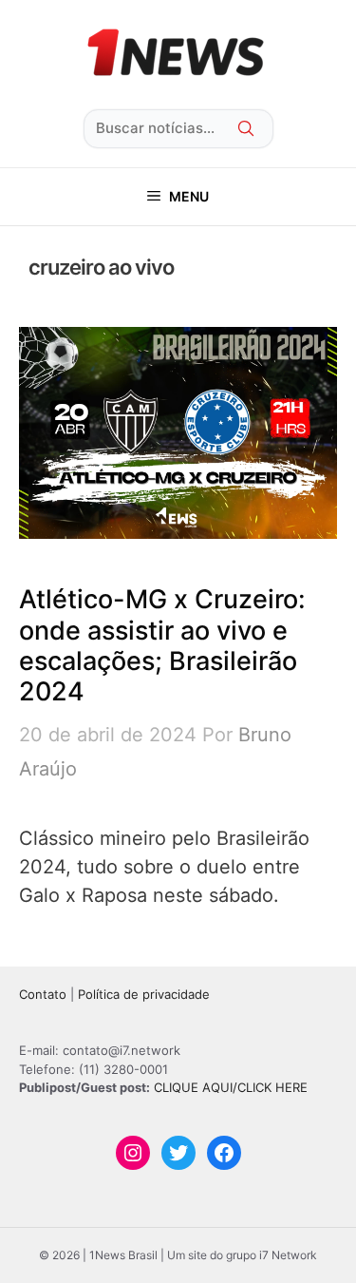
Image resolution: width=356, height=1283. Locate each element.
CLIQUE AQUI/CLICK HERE (231, 1087)
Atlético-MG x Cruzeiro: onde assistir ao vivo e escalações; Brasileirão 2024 (162, 645)
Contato (42, 994)
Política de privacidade (144, 994)
